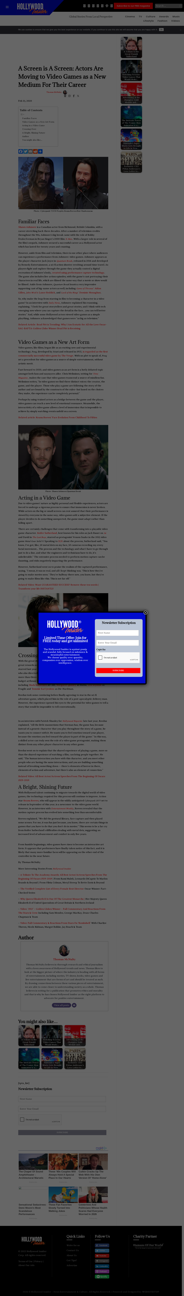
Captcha (100, 649)
